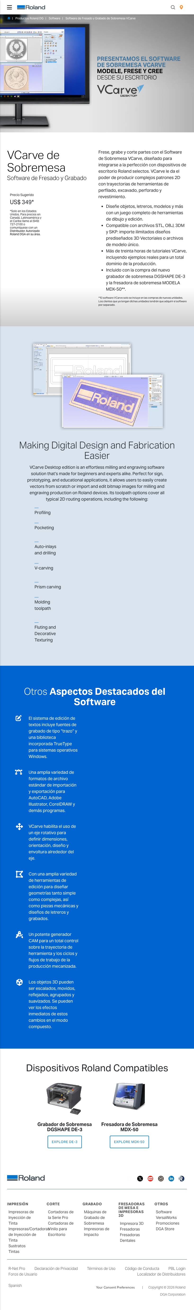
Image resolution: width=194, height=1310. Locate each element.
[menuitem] (181, 7)
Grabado (92, 1204)
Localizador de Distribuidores (161, 1274)
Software (54, 18)
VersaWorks (166, 1217)
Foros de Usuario (23, 1274)
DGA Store (165, 1228)
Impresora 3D (132, 1223)
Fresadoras (130, 1229)
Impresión (17, 1204)
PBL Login (176, 1268)
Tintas (14, 1251)
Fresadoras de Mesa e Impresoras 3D (132, 1210)
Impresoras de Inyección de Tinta (21, 1218)
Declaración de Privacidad (56, 1268)
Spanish (15, 1285)
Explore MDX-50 (129, 1142)
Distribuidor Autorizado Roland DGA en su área (25, 232)
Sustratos (17, 1245)
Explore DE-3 (65, 1142)
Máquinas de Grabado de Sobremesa (95, 1218)
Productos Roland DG (29, 18)
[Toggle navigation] (9, 7)
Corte (53, 1204)
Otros (161, 1204)
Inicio (8, 18)
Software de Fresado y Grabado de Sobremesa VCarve (101, 18)
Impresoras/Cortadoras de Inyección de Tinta (29, 1234)
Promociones (167, 1223)
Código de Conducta (142, 1268)
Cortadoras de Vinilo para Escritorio (61, 1229)
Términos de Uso (101, 1268)
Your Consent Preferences (115, 1287)
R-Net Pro (17, 1268)
